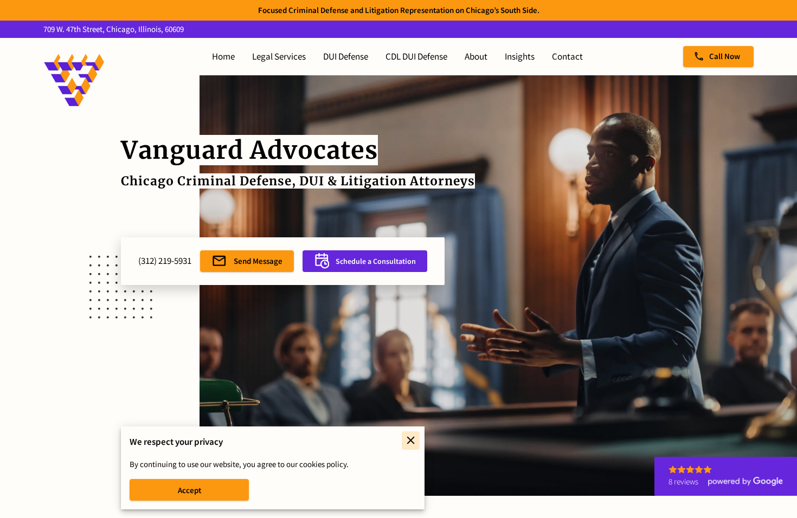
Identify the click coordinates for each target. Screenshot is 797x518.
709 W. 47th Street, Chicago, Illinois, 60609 (113, 29)
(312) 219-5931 (164, 260)
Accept (189, 490)
